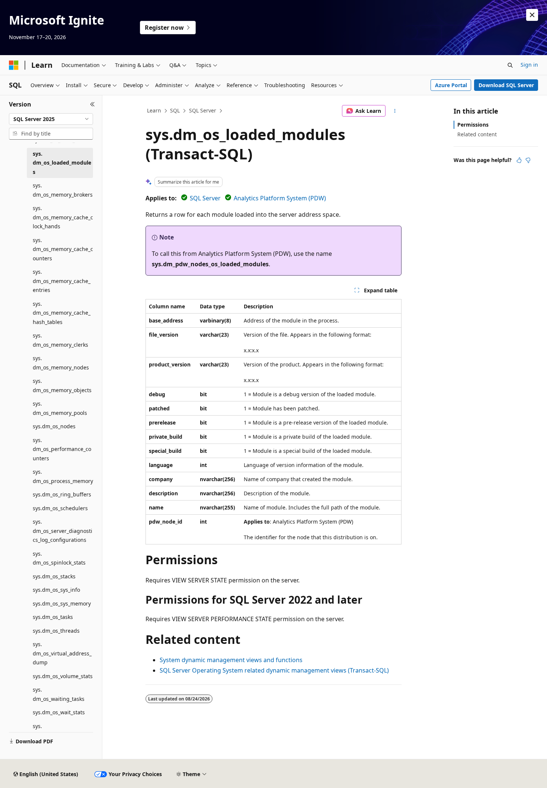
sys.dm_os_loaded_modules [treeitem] (62, 162)
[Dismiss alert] (532, 15)
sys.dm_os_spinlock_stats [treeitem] (59, 558)
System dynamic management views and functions (231, 660)
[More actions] (395, 111)
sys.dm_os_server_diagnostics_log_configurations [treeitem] (62, 530)
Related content (477, 134)
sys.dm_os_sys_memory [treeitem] (62, 603)
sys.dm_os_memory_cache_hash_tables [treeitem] (61, 312)
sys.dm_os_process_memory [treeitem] (63, 476)
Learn (154, 110)
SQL (175, 110)
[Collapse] (92, 104)
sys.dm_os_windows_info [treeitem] (59, 730)
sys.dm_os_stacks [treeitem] (54, 576)
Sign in (529, 64)
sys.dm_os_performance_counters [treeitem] (62, 449)
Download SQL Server (506, 85)
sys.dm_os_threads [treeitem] (56, 630)
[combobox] (51, 119)
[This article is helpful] (519, 160)
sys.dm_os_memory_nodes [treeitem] (61, 363)
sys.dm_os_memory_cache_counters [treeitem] (63, 249)
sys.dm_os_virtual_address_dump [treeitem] (62, 653)
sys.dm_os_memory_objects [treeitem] (62, 385)
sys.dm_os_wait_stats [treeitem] (59, 712)
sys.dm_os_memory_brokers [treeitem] (63, 190)
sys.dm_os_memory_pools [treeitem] (60, 408)
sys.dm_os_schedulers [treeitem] (60, 508)
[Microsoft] (14, 65)
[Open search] (510, 65)
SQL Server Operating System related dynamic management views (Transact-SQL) (274, 670)
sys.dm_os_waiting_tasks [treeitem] (58, 694)
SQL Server (202, 110)
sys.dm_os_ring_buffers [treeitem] (62, 494)
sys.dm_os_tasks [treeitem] (53, 616)
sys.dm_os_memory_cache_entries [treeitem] (61, 280)
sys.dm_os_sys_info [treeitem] (56, 589)
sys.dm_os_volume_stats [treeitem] (63, 676)
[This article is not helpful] (528, 160)
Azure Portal (451, 85)
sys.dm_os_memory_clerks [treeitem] (60, 340)
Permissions (473, 124)
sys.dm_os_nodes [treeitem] (54, 426)
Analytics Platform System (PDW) (280, 198)
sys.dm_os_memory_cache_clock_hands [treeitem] (63, 217)
